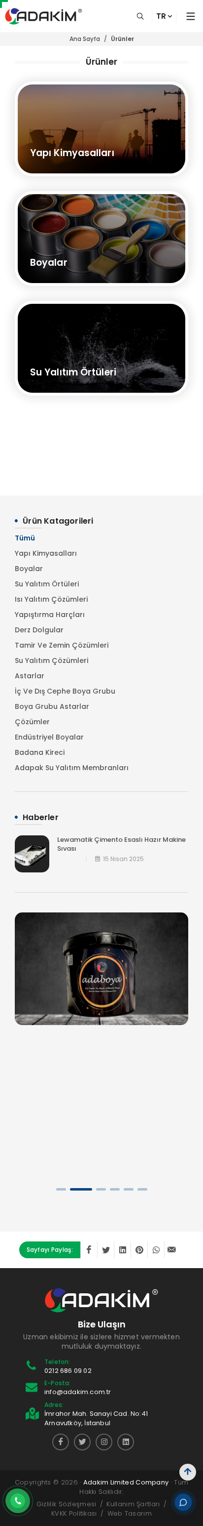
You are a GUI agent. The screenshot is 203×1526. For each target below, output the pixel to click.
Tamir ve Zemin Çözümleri (61, 645)
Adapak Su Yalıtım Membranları (72, 768)
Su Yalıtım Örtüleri (47, 584)
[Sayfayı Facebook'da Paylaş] (88, 1249)
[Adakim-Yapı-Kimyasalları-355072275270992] (60, 1442)
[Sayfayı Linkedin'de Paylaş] (122, 1249)
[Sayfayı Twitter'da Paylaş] (105, 1249)
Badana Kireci (40, 752)
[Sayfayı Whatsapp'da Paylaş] (155, 1249)
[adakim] (125, 1442)
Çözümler (32, 722)
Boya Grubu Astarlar (52, 706)
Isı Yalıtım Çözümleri (51, 599)
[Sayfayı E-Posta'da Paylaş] (172, 1249)
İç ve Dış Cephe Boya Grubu (65, 691)
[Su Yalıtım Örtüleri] (101, 348)
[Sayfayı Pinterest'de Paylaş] (139, 1249)
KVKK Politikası (74, 1513)
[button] (61, 1189)
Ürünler (122, 39)
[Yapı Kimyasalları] (101, 128)
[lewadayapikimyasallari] (104, 1442)
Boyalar (29, 569)
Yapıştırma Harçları (50, 614)
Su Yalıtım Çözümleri (51, 660)
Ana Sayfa (84, 39)
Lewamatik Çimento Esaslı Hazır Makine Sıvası (121, 844)
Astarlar (29, 676)
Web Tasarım (129, 1513)
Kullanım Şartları (133, 1504)
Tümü (25, 538)
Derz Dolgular (39, 630)
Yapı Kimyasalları (46, 553)
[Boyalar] (101, 238)
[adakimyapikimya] (82, 1442)
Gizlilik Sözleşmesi (66, 1504)
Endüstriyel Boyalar (49, 737)
